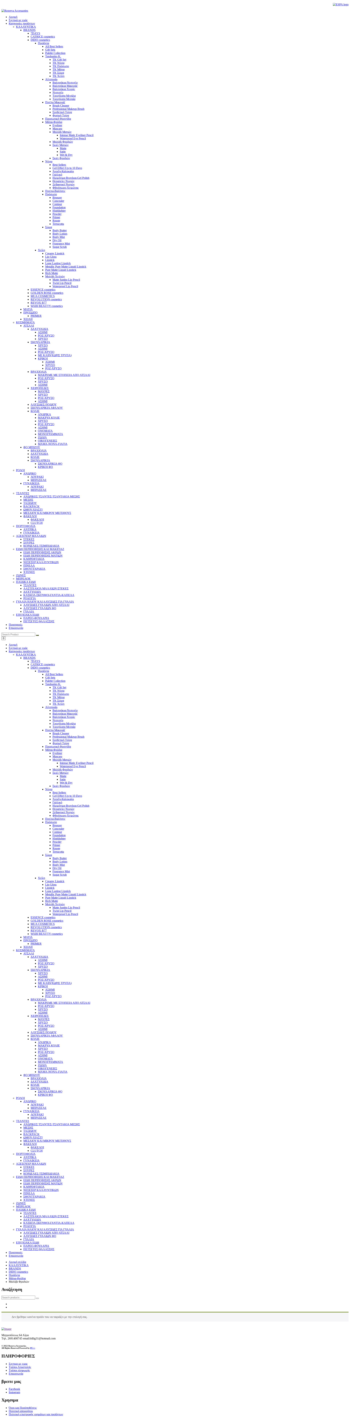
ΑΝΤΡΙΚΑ (29, 1157)
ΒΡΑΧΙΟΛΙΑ (39, 999)
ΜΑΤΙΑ (28, 937)
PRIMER (36, 943)
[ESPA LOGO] (341, 4)
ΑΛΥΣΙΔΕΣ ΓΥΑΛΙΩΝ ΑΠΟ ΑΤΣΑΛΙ (46, 1232)
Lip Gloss (51, 884)
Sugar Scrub (59, 874)
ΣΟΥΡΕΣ (28, 1170)
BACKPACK (31, 1134)
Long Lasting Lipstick (58, 891)
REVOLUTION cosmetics (46, 927)
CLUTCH (37, 1150)
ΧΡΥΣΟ (43, 966)
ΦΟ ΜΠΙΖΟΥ (31, 1075)
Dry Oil (56, 868)
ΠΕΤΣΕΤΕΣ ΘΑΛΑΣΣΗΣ (38, 1249)
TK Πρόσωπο (60, 694)
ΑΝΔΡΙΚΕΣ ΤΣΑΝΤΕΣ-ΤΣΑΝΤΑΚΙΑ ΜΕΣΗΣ (51, 1124)
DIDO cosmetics (40, 667)
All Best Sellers (54, 674)
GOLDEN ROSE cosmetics (47, 920)
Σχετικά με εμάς (18, 20)
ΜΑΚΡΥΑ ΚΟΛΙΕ (49, 1045)
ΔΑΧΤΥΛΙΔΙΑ (39, 956)
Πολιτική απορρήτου (21, 1411)
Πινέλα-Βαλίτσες (55, 818)
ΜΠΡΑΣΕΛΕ (38, 1107)
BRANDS (29, 657)
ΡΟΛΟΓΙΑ (29, 1226)
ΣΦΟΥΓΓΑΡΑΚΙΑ (34, 1196)
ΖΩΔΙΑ (42, 1065)
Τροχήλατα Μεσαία (63, 726)
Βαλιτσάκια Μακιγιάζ (65, 713)
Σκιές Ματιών (60, 772)
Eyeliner (57, 753)
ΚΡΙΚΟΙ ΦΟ (45, 1094)
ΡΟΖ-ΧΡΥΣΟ (46, 963)
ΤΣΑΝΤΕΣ (22, 1121)
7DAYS (35, 661)
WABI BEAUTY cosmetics (47, 933)
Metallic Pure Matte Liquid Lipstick (65, 894)
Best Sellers (59, 792)
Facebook (14, 1389)
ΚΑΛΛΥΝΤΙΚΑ (26, 654)
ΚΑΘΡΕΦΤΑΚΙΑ (33, 1186)
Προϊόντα (43, 671)
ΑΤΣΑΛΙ (28, 953)
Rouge (56, 848)
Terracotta (58, 851)
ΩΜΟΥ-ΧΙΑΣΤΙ (32, 1137)
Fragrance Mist (61, 871)
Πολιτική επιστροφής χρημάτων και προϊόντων (36, 1414)
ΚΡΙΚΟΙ (43, 986)
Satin (63, 779)
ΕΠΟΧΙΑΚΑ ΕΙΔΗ (27, 1242)
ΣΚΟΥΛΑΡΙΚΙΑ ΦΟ (50, 1091)
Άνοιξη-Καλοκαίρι (63, 799)
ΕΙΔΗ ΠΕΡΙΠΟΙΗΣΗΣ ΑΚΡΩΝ (42, 1180)
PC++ (32, 1348)
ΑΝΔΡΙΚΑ (44, 1042)
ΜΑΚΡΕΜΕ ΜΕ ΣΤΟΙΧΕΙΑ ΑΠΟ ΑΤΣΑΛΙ (64, 1002)
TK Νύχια (58, 690)
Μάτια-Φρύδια (53, 749)
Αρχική (13, 16)
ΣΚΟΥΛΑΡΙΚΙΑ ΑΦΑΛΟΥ (47, 1035)
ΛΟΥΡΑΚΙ (37, 1104)
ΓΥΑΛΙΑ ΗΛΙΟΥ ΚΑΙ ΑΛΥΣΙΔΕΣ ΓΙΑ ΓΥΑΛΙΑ (45, 1229)
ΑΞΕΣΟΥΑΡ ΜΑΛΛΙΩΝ (31, 1163)
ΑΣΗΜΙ (42, 960)
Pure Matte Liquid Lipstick (60, 897)
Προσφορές (15, 624)
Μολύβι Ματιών (61, 759)
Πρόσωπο (51, 822)
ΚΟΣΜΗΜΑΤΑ (25, 950)
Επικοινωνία (16, 627)
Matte (63, 776)
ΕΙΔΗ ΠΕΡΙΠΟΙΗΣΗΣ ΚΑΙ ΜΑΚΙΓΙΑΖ (40, 1176)
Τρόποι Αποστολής (20, 1367)
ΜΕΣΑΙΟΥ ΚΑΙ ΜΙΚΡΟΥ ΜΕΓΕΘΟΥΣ (47, 1140)
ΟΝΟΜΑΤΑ (45, 1058)
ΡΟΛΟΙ (20, 1098)
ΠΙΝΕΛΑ (29, 1193)
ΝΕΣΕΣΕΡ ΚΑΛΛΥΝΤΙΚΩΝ (41, 1190)
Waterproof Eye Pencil (73, 766)
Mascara (57, 756)
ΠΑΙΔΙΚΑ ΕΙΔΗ (26, 1209)
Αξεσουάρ (51, 707)
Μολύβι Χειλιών (55, 904)
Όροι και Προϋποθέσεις (23, 1407)
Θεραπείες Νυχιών (63, 809)
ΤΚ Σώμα (58, 700)
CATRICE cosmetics (43, 664)
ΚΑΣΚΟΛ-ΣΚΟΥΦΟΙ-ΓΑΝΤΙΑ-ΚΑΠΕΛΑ (48, 1222)
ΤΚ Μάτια (58, 697)
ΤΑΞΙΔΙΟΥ (30, 1130)
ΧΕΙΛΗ (28, 946)
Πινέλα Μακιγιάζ (55, 730)
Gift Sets (50, 677)
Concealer (58, 828)
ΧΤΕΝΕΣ (29, 1199)
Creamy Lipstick (54, 881)
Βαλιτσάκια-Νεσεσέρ (65, 710)
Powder (56, 841)
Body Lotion (59, 861)
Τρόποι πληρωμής (19, 1370)
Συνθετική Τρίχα (62, 740)
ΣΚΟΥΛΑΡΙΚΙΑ (40, 969)
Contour (57, 832)
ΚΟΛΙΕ (35, 1038)
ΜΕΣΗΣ (28, 1127)
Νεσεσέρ (57, 720)
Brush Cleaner (60, 733)
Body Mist (58, 864)
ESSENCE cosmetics (43, 917)
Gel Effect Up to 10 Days (67, 795)
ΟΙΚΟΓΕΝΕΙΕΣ (47, 1068)
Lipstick (50, 887)
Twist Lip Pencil (61, 910)
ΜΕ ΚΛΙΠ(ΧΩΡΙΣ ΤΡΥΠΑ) (55, 983)
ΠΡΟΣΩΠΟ (30, 940)
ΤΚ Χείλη (58, 703)
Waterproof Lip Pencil (65, 914)
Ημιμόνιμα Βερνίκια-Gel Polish (70, 805)
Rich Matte (51, 901)
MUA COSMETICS (43, 923)
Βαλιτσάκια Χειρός (63, 717)
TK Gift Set (59, 687)
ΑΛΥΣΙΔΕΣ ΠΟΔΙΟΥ (44, 1032)
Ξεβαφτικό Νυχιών (63, 812)
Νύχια (48, 789)
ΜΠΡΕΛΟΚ (23, 1206)
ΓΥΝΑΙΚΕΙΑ (31, 1111)
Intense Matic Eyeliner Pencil (77, 763)
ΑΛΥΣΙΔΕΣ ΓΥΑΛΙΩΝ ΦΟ (39, 1236)
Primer (56, 845)
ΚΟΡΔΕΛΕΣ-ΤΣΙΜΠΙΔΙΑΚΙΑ (41, 1173)
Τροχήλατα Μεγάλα (64, 723)
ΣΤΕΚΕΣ (28, 1167)
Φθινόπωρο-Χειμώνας (65, 815)
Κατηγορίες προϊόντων (22, 23)
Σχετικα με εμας (18, 1363)
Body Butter (59, 858)
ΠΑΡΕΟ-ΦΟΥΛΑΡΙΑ (36, 1245)
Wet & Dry (66, 782)
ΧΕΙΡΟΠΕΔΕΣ (40, 1015)
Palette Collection (55, 680)
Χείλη (41, 878)
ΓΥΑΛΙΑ (28, 1239)
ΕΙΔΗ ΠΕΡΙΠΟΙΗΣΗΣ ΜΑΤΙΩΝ (43, 1183)
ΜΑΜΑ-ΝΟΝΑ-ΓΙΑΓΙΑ (52, 1071)
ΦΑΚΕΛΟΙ (30, 1144)
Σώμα (48, 855)
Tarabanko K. (53, 684)
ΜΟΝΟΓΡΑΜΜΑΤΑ (50, 1061)
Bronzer (57, 825)
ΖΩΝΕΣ (21, 1203)
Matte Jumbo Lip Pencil (66, 907)
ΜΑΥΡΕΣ (44, 1019)
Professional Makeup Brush (68, 736)
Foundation (59, 835)
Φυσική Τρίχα (60, 743)
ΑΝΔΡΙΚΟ (29, 1101)
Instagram (14, 1392)
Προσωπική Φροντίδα (58, 746)
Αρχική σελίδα (17, 1262)
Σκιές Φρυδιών (61, 786)
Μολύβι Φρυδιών (62, 769)
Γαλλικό (57, 802)
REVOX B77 (39, 930)
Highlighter (59, 838)
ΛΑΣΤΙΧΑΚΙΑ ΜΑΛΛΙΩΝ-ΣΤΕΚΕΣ (46, 1216)
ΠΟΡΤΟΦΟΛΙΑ (26, 1153)
